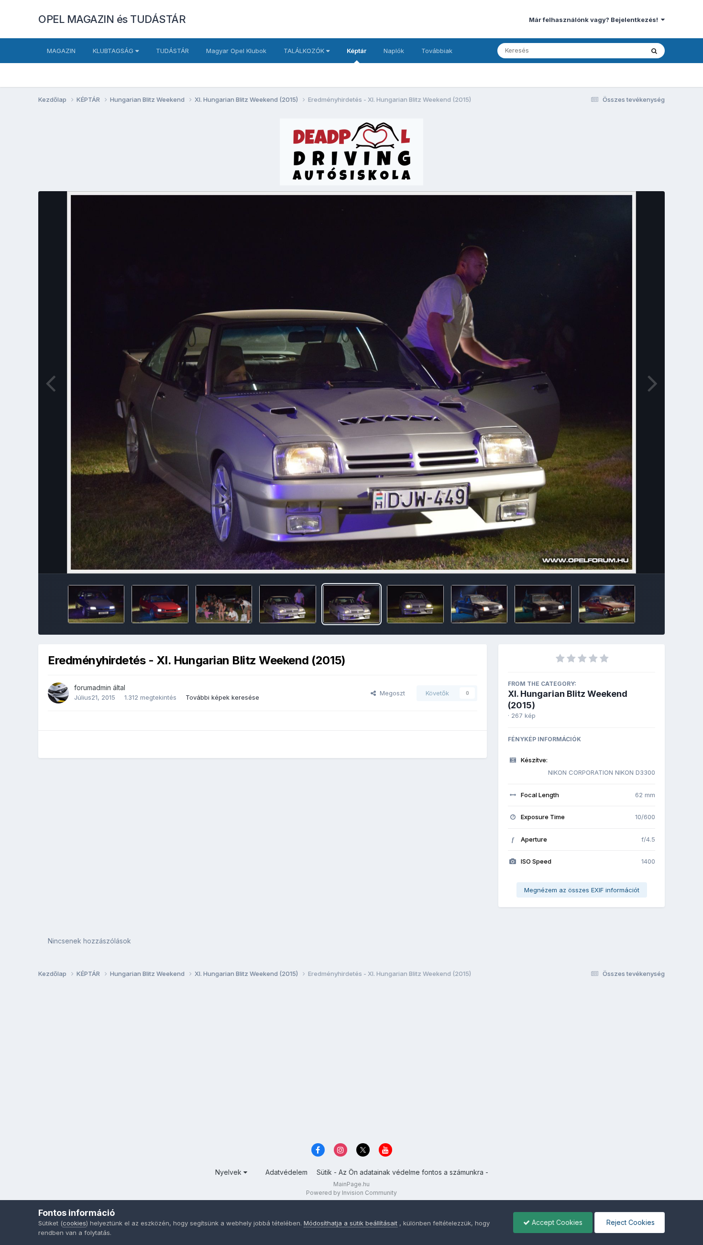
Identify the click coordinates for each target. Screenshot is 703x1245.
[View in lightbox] (352, 382)
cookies (74, 1223)
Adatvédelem (286, 1172)
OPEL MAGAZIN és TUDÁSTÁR (112, 19)
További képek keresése (222, 697)
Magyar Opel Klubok (236, 50)
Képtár (356, 50)
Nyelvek (229, 1172)
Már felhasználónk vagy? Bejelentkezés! (595, 19)
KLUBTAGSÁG (114, 50)
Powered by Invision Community (351, 1192)
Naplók (394, 50)
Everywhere (614, 50)
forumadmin (92, 687)
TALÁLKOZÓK (305, 50)
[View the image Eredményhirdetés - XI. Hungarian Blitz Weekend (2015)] (96, 604)
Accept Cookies (556, 1222)
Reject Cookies (629, 1222)
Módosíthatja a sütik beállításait (350, 1223)
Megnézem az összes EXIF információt (581, 890)
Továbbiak (436, 50)
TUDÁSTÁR (172, 50)
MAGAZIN (61, 50)
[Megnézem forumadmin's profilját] (58, 693)
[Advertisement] (325, 1063)
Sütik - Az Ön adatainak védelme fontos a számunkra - (402, 1172)
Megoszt (390, 693)
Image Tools (625, 556)
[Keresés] (654, 50)
